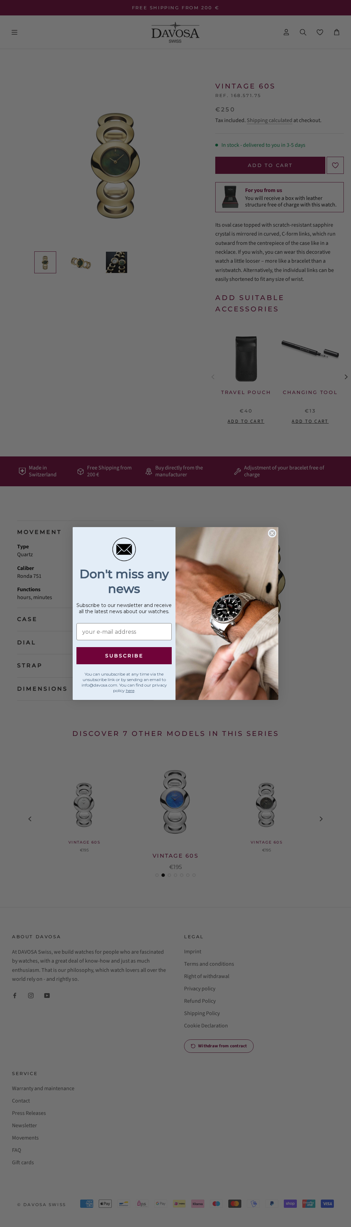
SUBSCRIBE (124, 656)
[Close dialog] (272, 533)
